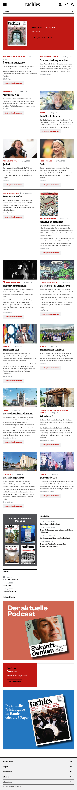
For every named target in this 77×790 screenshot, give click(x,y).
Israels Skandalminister (10, 579)
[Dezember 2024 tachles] (12, 534)
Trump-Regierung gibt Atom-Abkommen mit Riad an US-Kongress (56, 531)
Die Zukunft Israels (9, 597)
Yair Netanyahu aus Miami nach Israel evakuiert (55, 538)
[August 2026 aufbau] (28, 555)
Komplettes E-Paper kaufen (43, 38)
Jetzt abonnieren (15, 681)
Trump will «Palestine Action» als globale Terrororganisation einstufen (53, 545)
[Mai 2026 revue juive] (12, 555)
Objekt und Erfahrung (10, 591)
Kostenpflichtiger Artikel (13, 83)
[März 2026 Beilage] (28, 534)
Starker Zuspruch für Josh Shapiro (50, 524)
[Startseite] (32, 4)
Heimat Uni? (7, 585)
